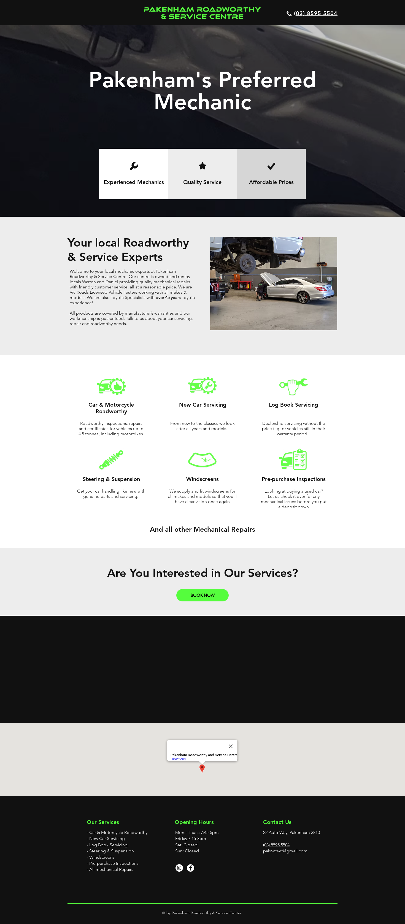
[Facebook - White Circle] (190, 868)
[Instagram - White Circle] (179, 868)
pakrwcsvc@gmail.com (285, 850)
